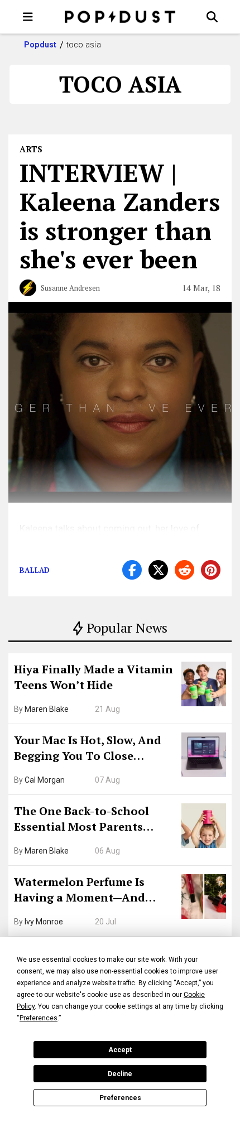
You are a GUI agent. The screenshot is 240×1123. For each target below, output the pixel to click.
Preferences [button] (38, 1018)
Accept (120, 1050)
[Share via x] (158, 570)
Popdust (40, 44)
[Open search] (212, 16)
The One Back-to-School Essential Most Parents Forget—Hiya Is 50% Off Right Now (95, 820)
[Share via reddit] (184, 570)
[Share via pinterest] (210, 570)
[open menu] (28, 16)
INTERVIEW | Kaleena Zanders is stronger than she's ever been (120, 216)
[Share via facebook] (132, 570)
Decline (120, 1074)
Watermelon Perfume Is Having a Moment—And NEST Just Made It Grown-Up (93, 891)
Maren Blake (47, 709)
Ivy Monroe (44, 921)
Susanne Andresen (70, 288)
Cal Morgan (45, 779)
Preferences (120, 1098)
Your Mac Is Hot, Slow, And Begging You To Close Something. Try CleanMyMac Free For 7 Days (94, 749)
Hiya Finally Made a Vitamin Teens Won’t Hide (93, 677)
